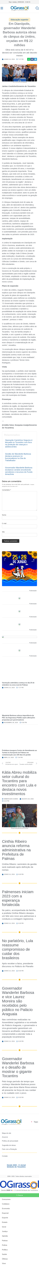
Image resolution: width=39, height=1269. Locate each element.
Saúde (4, 1254)
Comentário (6, 490)
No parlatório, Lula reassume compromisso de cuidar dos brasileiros (17, 949)
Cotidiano (5, 1204)
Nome (4, 515)
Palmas (5, 1240)
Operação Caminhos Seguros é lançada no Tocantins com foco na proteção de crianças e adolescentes (18, 443)
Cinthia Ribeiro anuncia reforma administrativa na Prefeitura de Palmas (16, 850)
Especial (5, 1213)
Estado (4, 1222)
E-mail (4, 523)
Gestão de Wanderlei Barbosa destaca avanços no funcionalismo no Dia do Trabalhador (18, 457)
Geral (4, 1227)
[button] (28, 59)
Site (3, 532)
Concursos (6, 1199)
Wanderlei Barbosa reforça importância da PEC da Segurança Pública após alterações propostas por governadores (18, 718)
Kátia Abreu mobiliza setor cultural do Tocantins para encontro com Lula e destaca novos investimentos (19, 783)
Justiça (5, 1231)
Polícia (4, 1245)
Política (5, 1250)
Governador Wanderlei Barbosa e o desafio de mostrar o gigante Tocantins (18, 1067)
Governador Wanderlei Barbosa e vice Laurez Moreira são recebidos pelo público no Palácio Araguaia (18, 1001)
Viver (4, 1263)
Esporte (5, 1218)
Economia (6, 1208)
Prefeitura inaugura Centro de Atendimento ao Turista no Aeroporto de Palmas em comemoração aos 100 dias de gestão (19, 753)
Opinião (5, 1236)
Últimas (5, 1259)
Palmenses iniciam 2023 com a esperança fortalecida (18, 898)
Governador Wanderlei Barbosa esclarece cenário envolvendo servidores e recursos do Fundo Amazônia (18, 471)
